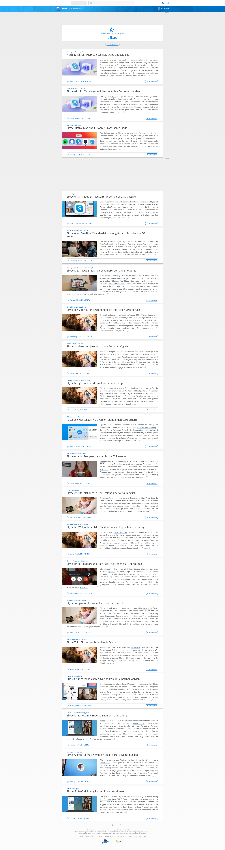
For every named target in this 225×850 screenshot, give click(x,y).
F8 (157, 430)
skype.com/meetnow (117, 284)
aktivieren (84, 587)
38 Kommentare (151, 81)
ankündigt (104, 469)
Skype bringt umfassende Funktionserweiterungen (96, 383)
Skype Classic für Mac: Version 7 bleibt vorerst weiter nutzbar (102, 754)
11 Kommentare (151, 337)
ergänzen (111, 572)
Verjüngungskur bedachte (125, 687)
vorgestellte (147, 608)
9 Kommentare (152, 155)
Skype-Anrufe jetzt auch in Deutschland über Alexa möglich (101, 493)
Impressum (121, 836)
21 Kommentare (151, 300)
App (162, 3)
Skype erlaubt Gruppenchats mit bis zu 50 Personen (97, 456)
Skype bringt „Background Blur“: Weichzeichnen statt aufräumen (104, 563)
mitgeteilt (138, 658)
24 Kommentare (151, 517)
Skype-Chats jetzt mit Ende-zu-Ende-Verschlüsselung (97, 715)
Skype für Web (120, 532)
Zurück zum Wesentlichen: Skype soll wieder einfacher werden (103, 679)
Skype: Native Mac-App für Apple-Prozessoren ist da (97, 128)
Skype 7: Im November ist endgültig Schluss (92, 642)
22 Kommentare (151, 223)
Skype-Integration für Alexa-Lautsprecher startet (95, 603)
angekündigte (138, 723)
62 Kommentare (151, 118)
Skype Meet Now (133, 276)
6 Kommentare (152, 593)
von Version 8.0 (106, 799)
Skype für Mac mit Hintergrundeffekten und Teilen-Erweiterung (103, 309)
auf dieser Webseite (112, 365)
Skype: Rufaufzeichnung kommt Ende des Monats (95, 791)
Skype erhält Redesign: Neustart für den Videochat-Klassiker (102, 196)
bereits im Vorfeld (107, 76)
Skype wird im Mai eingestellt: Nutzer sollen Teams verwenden (103, 91)
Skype (113, 96)
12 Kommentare (151, 745)
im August (135, 647)
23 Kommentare (151, 373)
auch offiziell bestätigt (146, 427)
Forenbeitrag (121, 776)
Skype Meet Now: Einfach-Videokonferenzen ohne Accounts (101, 270)
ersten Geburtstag (112, 276)
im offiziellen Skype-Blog (148, 215)
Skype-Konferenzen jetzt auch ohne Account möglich (97, 346)
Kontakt (167, 3)
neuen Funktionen (117, 535)
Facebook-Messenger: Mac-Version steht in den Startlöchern (102, 419)
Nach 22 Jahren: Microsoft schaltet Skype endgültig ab (98, 54)
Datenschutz (133, 836)
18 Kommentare (151, 706)
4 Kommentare (152, 632)
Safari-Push (142, 836)
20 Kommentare (151, 261)
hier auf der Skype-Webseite (130, 624)
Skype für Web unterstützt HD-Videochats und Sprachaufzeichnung (105, 527)
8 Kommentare (152, 483)
